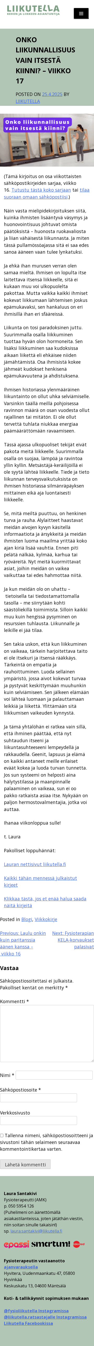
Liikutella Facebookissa (28, 1323)
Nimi (7, 1075)
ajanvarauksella (21, 1267)
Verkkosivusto (15, 1113)
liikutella (28, 101)
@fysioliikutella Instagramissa (36, 1311)
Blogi (26, 919)
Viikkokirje (46, 919)
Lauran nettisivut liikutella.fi (35, 864)
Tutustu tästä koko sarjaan (41, 190)
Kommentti (14, 1001)
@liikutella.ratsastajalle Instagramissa (45, 1317)
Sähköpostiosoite (20, 1090)
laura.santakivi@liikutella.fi (36, 1231)
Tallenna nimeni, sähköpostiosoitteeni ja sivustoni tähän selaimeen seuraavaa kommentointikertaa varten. (46, 1142)
